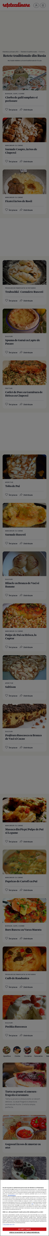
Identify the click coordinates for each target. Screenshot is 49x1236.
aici (32, 1203)
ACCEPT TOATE (24, 1229)
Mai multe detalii (12, 1195)
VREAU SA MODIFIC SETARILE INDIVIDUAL (24, 1232)
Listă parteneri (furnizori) (9, 1224)
